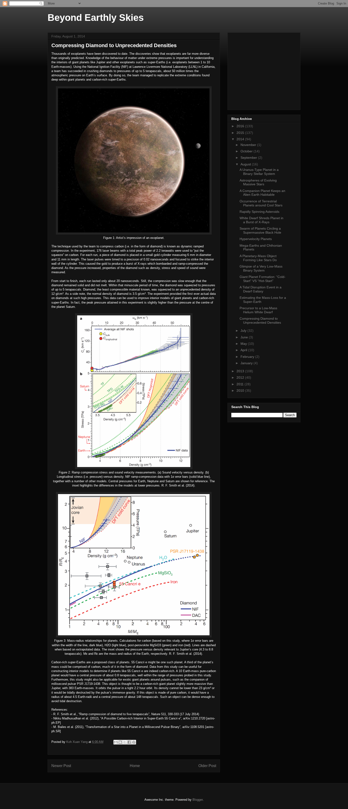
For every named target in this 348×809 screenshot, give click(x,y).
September (249, 157)
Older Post (207, 766)
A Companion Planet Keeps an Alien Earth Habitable (262, 193)
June (245, 337)
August (246, 164)
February (248, 357)
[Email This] (115, 742)
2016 (240, 126)
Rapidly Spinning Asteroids (259, 212)
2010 (240, 390)
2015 (240, 133)
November (249, 145)
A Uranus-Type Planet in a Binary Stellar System (259, 172)
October (247, 151)
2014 (240, 139)
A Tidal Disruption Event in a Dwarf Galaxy (260, 289)
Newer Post (61, 766)
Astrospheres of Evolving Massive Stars (258, 182)
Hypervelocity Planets (256, 239)
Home (135, 766)
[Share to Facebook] (129, 742)
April (244, 350)
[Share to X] (124, 742)
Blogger (197, 799)
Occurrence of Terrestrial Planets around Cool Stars (261, 203)
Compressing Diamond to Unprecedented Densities (260, 320)
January (247, 363)
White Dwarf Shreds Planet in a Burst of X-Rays (261, 220)
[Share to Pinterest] (133, 742)
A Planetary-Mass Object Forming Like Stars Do (258, 258)
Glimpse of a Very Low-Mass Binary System (261, 268)
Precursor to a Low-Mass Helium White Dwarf (258, 310)
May (244, 343)
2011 (240, 384)
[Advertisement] (266, 69)
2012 (240, 377)
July (244, 330)
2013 (240, 371)
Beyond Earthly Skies (96, 17)
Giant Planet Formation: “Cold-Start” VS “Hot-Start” (263, 279)
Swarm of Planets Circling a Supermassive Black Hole (260, 230)
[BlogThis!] (120, 742)
